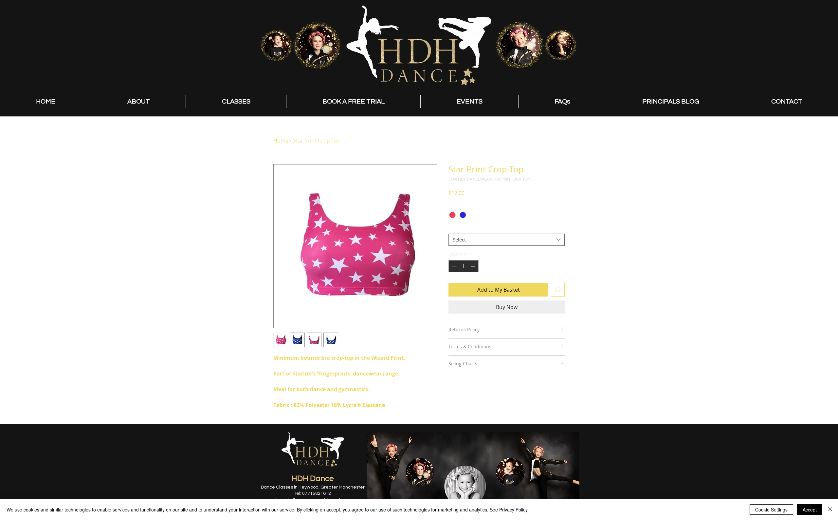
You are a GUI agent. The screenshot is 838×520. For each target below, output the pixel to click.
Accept (810, 509)
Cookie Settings (771, 509)
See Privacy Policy (509, 509)
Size (454, 228)
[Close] (830, 509)
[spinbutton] (463, 266)
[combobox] (506, 240)
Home (280, 140)
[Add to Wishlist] (558, 290)
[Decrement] (453, 266)
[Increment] (473, 266)
